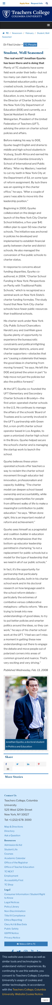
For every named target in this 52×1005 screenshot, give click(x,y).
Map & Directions (13, 826)
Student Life (10, 849)
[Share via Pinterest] (41, 764)
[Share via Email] (8, 769)
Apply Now (24, 3)
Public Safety (11, 928)
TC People (30, 44)
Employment (11, 875)
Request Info (37, 3)
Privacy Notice (12, 937)
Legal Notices (11, 902)
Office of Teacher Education (19, 867)
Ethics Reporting (13, 920)
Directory (9, 831)
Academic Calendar (14, 858)
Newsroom (17, 33)
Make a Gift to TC (27, 944)
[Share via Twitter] (19, 764)
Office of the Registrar (16, 862)
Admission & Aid (13, 845)
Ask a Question (12, 835)
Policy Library (11, 906)
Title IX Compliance (14, 915)
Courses (8, 853)
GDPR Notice (11, 933)
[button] (4, 3)
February (30, 33)
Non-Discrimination (14, 911)
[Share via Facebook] (9, 764)
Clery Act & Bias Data (15, 924)
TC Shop (8, 884)
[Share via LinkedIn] (30, 764)
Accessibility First (13, 880)
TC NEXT (9, 871)
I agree (45, 1000)
